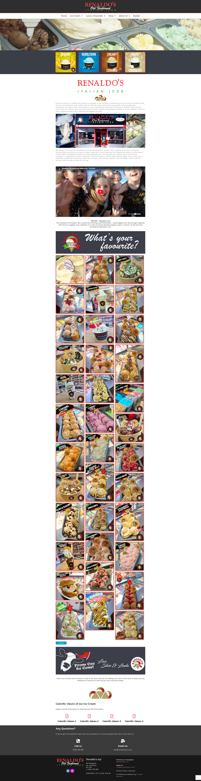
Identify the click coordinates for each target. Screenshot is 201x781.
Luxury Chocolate (94, 16)
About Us (123, 16)
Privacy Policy (122, 771)
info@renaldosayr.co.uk (125, 767)
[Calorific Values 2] (89, 716)
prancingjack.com (120, 223)
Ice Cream (75, 16)
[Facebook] (68, 771)
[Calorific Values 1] (67, 716)
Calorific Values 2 (89, 721)
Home (64, 16)
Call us (78, 746)
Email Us (123, 746)
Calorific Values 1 (67, 721)
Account (132, 771)
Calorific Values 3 (111, 721)
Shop (111, 16)
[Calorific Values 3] (112, 716)
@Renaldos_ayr (122, 762)
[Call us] (78, 741)
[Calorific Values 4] (134, 716)
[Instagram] (72, 771)
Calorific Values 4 (134, 721)
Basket (136, 16)
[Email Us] (123, 741)
